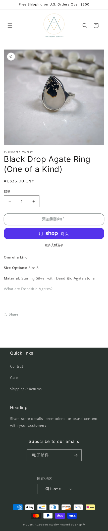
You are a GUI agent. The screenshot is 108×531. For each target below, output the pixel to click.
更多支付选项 (54, 245)
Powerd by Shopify (72, 524)
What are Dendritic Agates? (28, 289)
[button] (10, 25)
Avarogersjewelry (47, 524)
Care (14, 378)
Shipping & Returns (26, 389)
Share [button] (13, 315)
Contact (16, 367)
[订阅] (75, 455)
